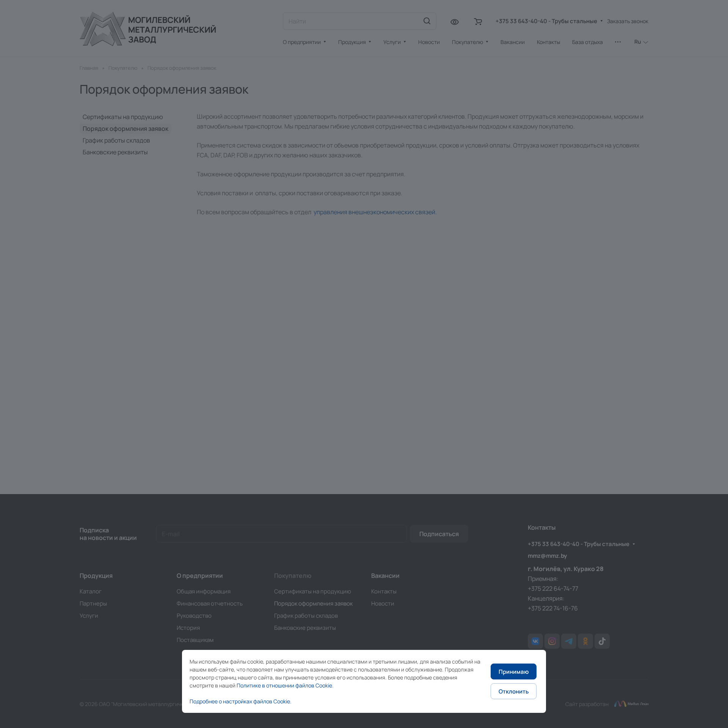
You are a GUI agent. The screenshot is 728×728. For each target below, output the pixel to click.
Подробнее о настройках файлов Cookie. (241, 701)
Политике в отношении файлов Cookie (284, 685)
